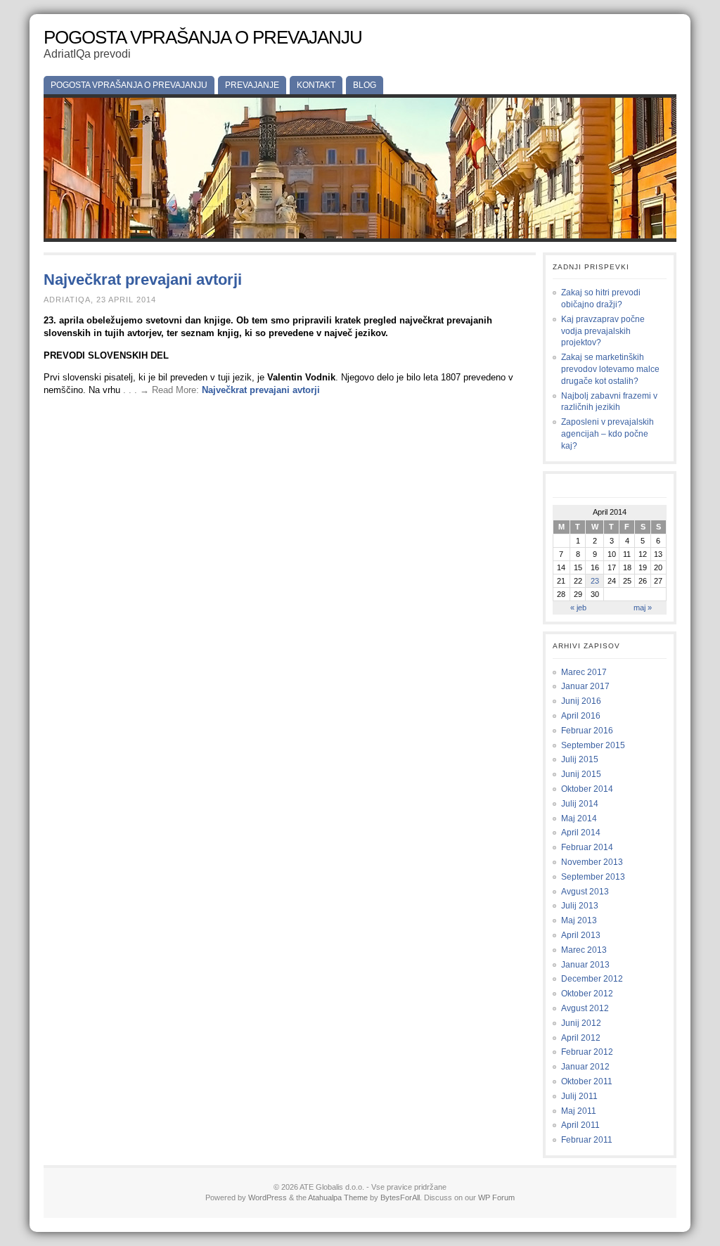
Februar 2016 (587, 731)
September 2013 (593, 877)
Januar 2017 (585, 686)
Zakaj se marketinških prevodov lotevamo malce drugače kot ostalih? (610, 369)
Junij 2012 (581, 1023)
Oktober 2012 (587, 993)
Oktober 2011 (586, 1081)
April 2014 (580, 832)
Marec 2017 (584, 672)
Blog (364, 85)
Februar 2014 (587, 847)
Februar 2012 (587, 1052)
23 (595, 581)
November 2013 (592, 862)
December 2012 (592, 979)
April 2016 (580, 716)
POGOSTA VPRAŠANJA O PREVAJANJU (203, 37)
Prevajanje (252, 85)
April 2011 (580, 1125)
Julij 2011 (579, 1096)
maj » (643, 607)
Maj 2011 (578, 1111)
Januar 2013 (585, 965)
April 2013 (580, 935)
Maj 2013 (579, 920)
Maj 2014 (579, 818)
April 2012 (580, 1038)
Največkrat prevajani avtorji (143, 279)
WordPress (267, 1197)
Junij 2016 (581, 701)
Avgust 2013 (585, 892)
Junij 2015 (581, 774)
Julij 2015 (579, 759)
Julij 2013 (579, 906)
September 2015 (593, 745)
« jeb (578, 607)
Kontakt (316, 85)
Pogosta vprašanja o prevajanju (129, 85)
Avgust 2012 (585, 1008)
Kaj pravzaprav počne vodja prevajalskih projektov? (603, 331)
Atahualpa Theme (338, 1197)
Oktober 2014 (587, 789)
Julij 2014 (579, 804)
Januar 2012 (585, 1067)
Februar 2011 (586, 1140)
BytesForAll (400, 1197)
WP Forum (496, 1197)
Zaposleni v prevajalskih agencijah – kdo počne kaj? (607, 434)
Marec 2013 (584, 950)
